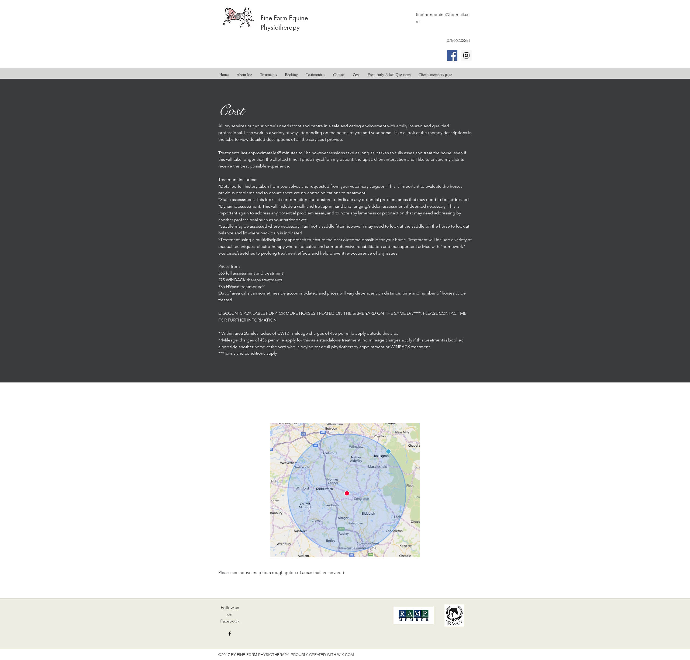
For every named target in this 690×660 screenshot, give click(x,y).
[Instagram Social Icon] (466, 55)
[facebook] (229, 633)
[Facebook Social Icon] (452, 55)
